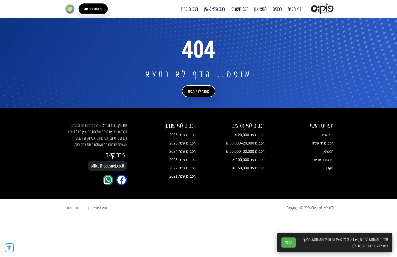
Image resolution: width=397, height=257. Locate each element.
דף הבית (294, 9)
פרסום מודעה (93, 9)
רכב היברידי (188, 9)
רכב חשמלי (239, 9)
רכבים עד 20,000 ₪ (249, 135)
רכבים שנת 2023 (182, 160)
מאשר (288, 242)
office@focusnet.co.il (107, 166)
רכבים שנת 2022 (182, 168)
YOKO (330, 208)
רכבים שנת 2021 (182, 176)
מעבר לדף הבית (199, 91)
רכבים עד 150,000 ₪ (248, 168)
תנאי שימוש (100, 208)
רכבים (277, 9)
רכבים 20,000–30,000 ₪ (245, 143)
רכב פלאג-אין (214, 9)
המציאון (260, 9)
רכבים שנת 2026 (182, 135)
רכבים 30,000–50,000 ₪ (245, 151)
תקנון (330, 168)
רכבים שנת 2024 (182, 151)
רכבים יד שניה (323, 143)
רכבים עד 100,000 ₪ (248, 160)
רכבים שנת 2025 (182, 143)
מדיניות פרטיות (75, 208)
